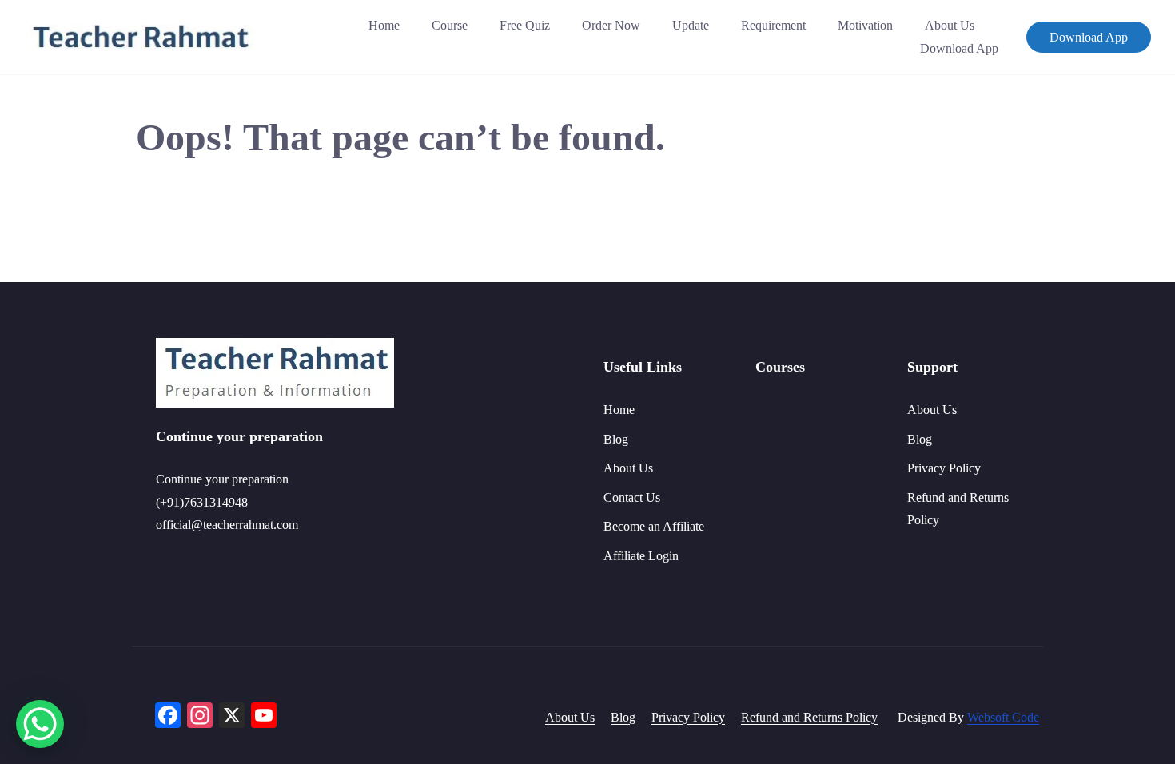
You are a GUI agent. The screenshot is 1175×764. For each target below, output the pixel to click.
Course (450, 25)
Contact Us (631, 497)
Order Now (611, 25)
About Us (949, 25)
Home (384, 25)
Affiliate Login (641, 556)
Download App (959, 48)
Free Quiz (525, 25)
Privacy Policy (944, 468)
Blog (615, 439)
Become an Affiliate (653, 526)
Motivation (865, 25)
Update (690, 25)
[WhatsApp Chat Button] (40, 724)
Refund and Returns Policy (809, 717)
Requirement (773, 25)
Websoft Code (1003, 717)
